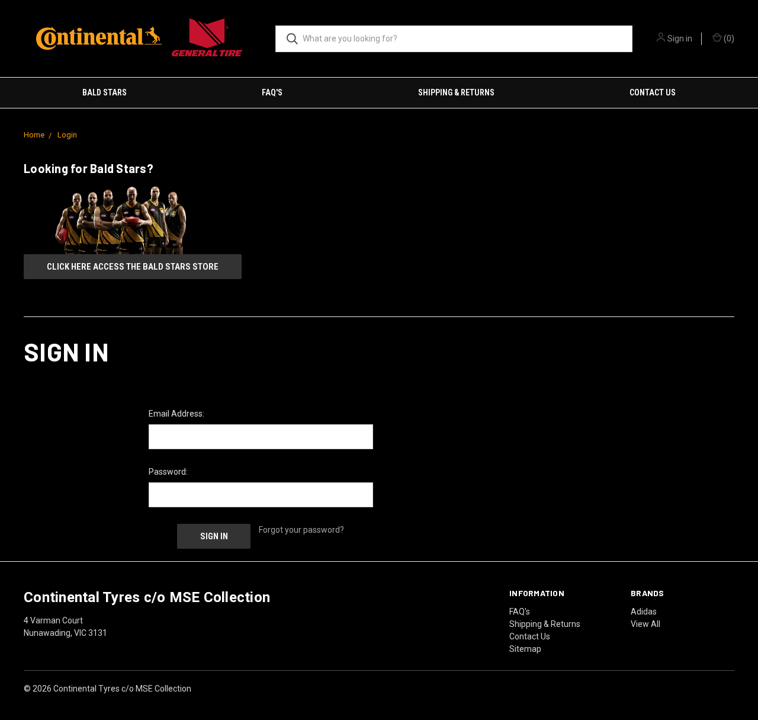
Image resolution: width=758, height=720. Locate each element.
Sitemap (525, 649)
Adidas (644, 611)
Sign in (679, 38)
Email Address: (176, 413)
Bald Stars (104, 92)
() (728, 38)
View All (645, 624)
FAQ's (272, 92)
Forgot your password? (301, 530)
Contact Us (652, 92)
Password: (168, 471)
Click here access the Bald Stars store (133, 266)
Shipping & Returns (456, 92)
